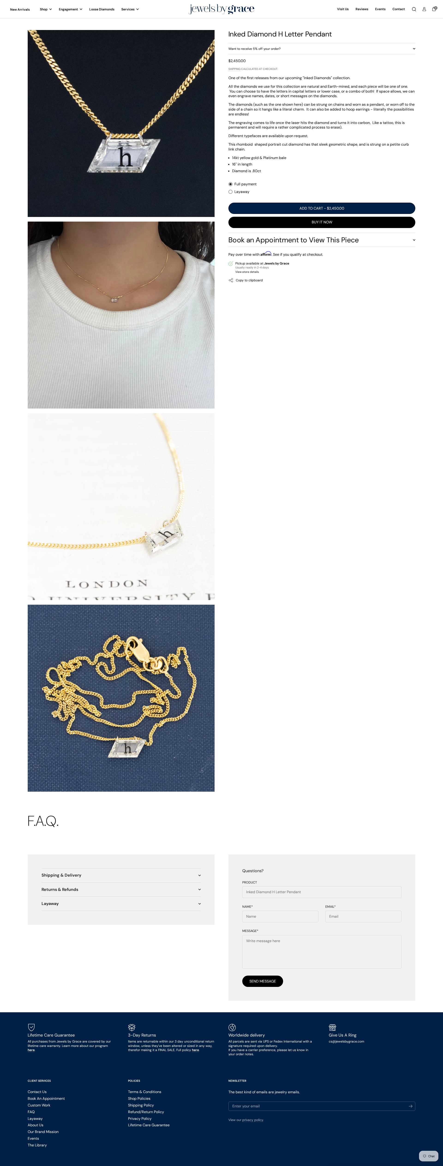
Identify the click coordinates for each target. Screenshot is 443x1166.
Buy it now (322, 222)
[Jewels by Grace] (221, 9)
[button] (414, 9)
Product (249, 882)
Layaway (241, 191)
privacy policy (252, 1120)
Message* (250, 931)
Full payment (245, 184)
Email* (330, 906)
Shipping (234, 69)
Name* (247, 906)
